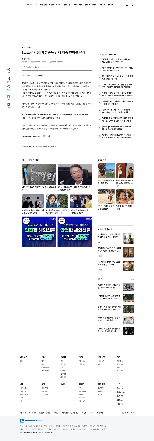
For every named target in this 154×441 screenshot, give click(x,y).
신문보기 (120, 404)
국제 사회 (44, 394)
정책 (42, 361)
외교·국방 (120, 371)
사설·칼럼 (101, 361)
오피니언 (102, 4)
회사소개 (23, 413)
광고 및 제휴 (32, 413)
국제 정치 (44, 391)
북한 (118, 367)
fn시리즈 (101, 391)
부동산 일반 (45, 371)
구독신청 (83, 413)
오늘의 (106, 229)
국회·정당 (120, 364)
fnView (120, 388)
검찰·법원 (23, 391)
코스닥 (29, 47)
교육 (21, 398)
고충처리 (92, 413)
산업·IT (58, 4)
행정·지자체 (24, 394)
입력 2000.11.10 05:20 (38, 62)
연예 (80, 388)
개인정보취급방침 (44, 413)
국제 (81, 4)
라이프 (94, 4)
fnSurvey (121, 392)
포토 (118, 384)
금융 (21, 361)
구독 (9, 99)
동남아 (87, 4)
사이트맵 (100, 413)
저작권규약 (56, 413)
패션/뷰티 (82, 391)
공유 (9, 72)
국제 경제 (44, 388)
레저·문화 (82, 401)
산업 (61, 361)
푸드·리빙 (82, 398)
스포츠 (81, 394)
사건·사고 (23, 388)
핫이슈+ (101, 394)
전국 (21, 401)
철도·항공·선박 (46, 367)
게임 (61, 367)
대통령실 (120, 361)
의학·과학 (63, 377)
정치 (70, 4)
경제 (65, 4)
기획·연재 (110, 4)
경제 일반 (82, 361)
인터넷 (62, 371)
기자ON (120, 400)
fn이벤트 (120, 396)
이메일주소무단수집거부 (70, 413)
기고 (99, 364)
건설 (42, 364)
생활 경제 (82, 364)
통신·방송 (63, 364)
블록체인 (63, 374)
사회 (75, 4)
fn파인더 (101, 388)
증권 (21, 364)
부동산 (51, 4)
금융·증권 (43, 4)
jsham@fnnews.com (32, 136)
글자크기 (8, 82)
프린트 (9, 90)
